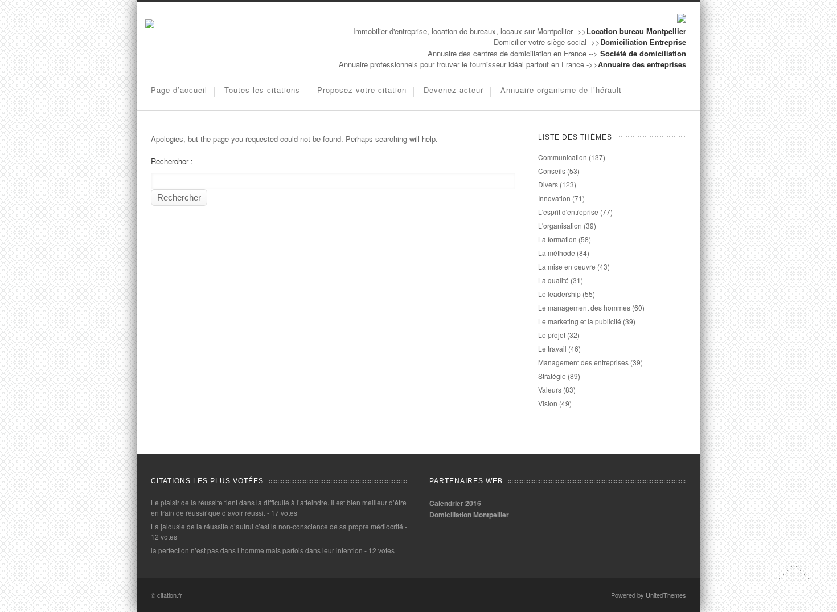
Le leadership (559, 294)
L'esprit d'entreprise (568, 212)
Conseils (551, 171)
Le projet (551, 335)
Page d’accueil (179, 89)
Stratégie (552, 376)
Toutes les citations (262, 89)
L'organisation (560, 225)
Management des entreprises (583, 362)
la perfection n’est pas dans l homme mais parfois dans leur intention (257, 550)
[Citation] (149, 25)
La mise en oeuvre (567, 266)
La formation (557, 239)
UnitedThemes (666, 594)
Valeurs (549, 389)
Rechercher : (172, 161)
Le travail (552, 348)
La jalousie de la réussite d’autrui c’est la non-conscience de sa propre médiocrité (277, 526)
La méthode (556, 253)
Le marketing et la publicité (579, 321)
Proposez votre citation (362, 89)
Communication (562, 157)
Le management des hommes (584, 307)
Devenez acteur (453, 89)
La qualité (553, 280)
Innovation (554, 198)
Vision (547, 403)
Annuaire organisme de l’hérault (561, 89)
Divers (548, 184)
